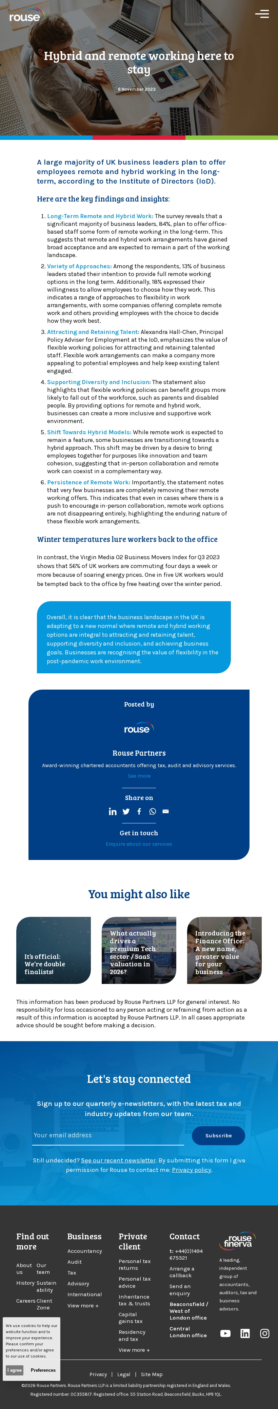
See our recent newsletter (118, 1160)
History (25, 1283)
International (84, 1294)
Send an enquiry (180, 1289)
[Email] (166, 811)
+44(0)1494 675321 (186, 1254)
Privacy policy (191, 1170)
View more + (83, 1305)
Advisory (78, 1283)
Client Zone (44, 1304)
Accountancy (84, 1251)
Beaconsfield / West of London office (189, 1311)
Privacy (98, 1374)
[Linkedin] (113, 811)
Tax (71, 1272)
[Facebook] (139, 811)
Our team (43, 1268)
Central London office (188, 1332)
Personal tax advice (135, 1282)
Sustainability (47, 1286)
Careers (26, 1301)
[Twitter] (126, 811)
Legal (124, 1374)
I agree (14, 1370)
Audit (74, 1262)
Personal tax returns (135, 1264)
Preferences (43, 1370)
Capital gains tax (131, 1317)
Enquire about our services (139, 844)
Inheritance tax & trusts (134, 1300)
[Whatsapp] (152, 811)
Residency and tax (132, 1335)
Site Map (152, 1374)
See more (139, 776)
